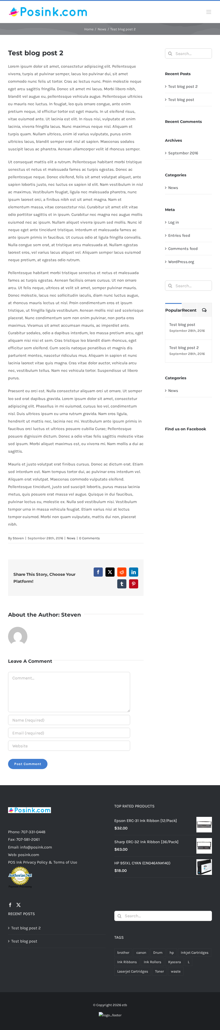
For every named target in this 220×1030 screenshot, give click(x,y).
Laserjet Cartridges (132, 971)
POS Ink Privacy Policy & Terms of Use (42, 862)
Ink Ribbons (127, 962)
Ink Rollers (152, 962)
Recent (189, 310)
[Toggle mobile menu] (209, 12)
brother (123, 953)
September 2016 (183, 153)
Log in (173, 222)
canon (141, 953)
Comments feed (183, 248)
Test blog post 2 (183, 86)
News (71, 538)
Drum (158, 953)
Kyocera (174, 962)
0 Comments (89, 538)
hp (172, 953)
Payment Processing (20, 886)
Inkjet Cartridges (194, 953)
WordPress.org (181, 261)
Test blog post (181, 99)
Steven (18, 538)
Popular (173, 310)
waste (176, 971)
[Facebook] (10, 905)
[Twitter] (18, 905)
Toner (159, 971)
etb (124, 1005)
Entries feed (179, 235)
